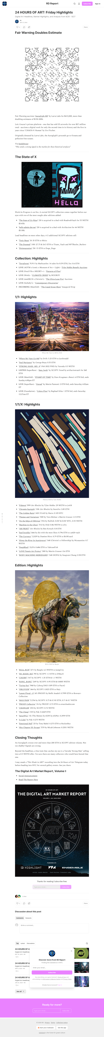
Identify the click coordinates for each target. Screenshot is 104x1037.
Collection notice (62, 1023)
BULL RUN (24, 670)
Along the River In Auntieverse (32, 540)
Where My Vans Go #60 (29, 358)
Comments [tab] (19, 918)
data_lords (43, 370)
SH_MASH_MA (26, 673)
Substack (42, 1033)
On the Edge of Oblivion (29, 521)
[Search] (75, 4)
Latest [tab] (23, 943)
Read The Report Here (28, 779)
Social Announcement (28, 775)
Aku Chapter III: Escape (29, 727)
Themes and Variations (29, 517)
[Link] (12, 32)
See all (19, 991)
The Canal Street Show (51, 287)
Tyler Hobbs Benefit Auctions (74, 267)
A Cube (22, 719)
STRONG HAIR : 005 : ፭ (29, 366)
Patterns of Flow (53, 271)
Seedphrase (23, 143)
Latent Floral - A (26, 693)
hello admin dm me (27, 227)
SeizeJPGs (23, 715)
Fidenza (22, 505)
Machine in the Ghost (28, 524)
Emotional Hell (25, 723)
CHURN (23, 677)
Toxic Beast (24, 240)
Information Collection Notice (51, 979)
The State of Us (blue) (28, 220)
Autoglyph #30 (41, 116)
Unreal (39, 384)
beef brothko (24, 532)
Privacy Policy (67, 979)
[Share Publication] (79, 4)
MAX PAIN (24, 700)
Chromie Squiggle (27, 509)
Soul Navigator (25, 362)
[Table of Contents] (2, 518)
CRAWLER (24, 708)
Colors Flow (42, 391)
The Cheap (23, 712)
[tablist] (24, 918)
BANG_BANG (25, 681)
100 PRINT (24, 528)
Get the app (62, 1028)
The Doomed (24, 244)
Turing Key (24, 685)
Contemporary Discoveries (46, 283)
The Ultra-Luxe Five (55, 279)
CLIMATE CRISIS (40, 275)
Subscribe (87, 4)
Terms (53, 1023)
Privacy (47, 1023)
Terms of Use (62, 977)
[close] (71, 951)
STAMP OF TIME (43, 377)
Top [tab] (17, 943)
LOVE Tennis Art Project (30, 551)
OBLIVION (24, 689)
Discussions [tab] (30, 943)
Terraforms (24, 263)
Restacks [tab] (28, 918)
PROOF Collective (27, 704)
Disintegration (25, 248)
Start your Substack (47, 1028)
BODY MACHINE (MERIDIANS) (33, 555)
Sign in (97, 4)
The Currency (25, 536)
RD (20, 20)
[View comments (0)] (24, 27)
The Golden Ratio (26, 513)
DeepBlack (23, 547)
